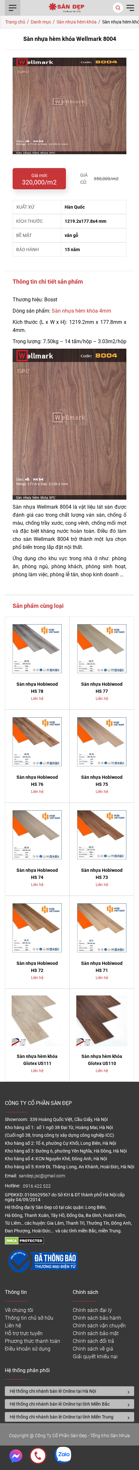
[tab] (69, 1391)
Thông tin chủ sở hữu (29, 1318)
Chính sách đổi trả (93, 1341)
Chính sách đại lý (92, 1310)
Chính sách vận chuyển (99, 1326)
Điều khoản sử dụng (27, 1349)
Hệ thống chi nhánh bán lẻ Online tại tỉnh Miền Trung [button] (61, 1417)
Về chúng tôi (19, 1310)
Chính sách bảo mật (96, 1333)
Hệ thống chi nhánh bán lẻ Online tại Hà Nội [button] (53, 1391)
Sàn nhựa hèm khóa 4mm (81, 311)
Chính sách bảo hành (97, 1318)
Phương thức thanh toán (32, 1341)
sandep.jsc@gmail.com (42, 1176)
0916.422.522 (37, 1186)
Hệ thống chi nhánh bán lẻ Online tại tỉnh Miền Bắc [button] (60, 1404)
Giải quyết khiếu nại (95, 1356)
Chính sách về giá (93, 1349)
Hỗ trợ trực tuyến (24, 1333)
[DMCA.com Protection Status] (24, 1243)
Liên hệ (13, 1326)
